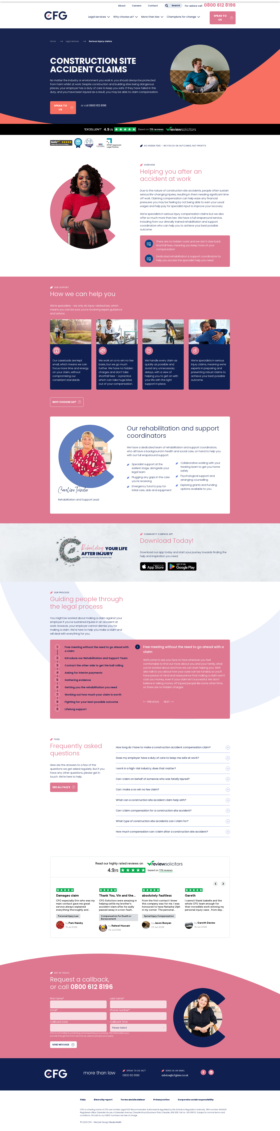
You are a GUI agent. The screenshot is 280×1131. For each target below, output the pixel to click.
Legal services (97, 17)
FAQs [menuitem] (83, 1099)
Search (176, 5)
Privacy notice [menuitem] (161, 1099)
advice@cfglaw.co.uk (175, 1075)
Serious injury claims (100, 41)
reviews (156, 129)
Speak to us (220, 18)
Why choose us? (123, 17)
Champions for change (181, 17)
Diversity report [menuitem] (103, 1099)
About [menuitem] (121, 5)
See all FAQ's (61, 787)
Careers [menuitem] (136, 5)
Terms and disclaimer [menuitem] (133, 1099)
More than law (150, 17)
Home (53, 41)
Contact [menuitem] (153, 5)
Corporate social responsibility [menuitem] (196, 1099)
